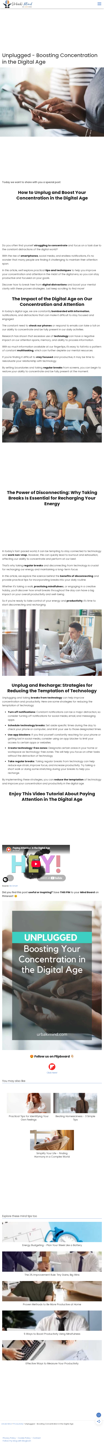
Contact (37, 1438)
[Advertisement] (52, 30)
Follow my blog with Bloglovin (17, 1440)
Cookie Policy (24, 1438)
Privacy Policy (9, 1438)
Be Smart (13, 886)
